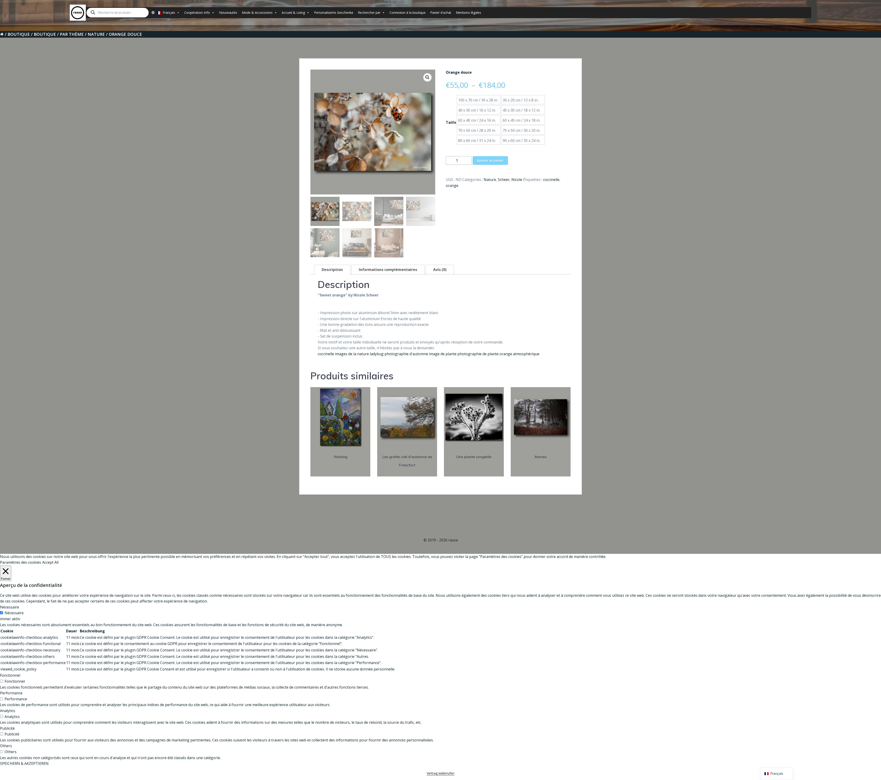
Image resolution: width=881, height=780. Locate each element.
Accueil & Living (293, 12)
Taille (451, 122)
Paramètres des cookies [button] (20, 562)
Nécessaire (14, 612)
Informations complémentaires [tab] (388, 269)
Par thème (72, 34)
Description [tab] (332, 269)
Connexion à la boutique (408, 12)
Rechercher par (369, 12)
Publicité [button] (7, 728)
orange (452, 185)
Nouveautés (228, 12)
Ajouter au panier (490, 160)
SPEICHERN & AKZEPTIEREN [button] (24, 763)
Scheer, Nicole (510, 179)
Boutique (19, 34)
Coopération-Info (197, 12)
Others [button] (6, 745)
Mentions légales (468, 12)
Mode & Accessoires (257, 12)
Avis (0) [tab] (439, 269)
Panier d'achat (440, 12)
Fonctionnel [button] (10, 675)
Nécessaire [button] (9, 607)
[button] (427, 77)
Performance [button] (11, 693)
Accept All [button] (50, 562)
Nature (96, 34)
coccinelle (551, 179)
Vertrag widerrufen (440, 773)
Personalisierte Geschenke (333, 12)
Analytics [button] (7, 710)
